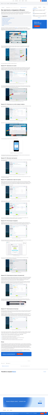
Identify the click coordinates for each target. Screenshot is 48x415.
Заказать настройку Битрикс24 (9, 354)
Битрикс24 (16, 27)
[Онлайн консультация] (45, 412)
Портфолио (4, 410)
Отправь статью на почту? (23, 7)
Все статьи (39, 17)
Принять (42, 413)
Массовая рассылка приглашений (6, 19)
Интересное (35, 7)
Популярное (39, 7)
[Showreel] (40, 0)
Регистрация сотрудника (5, 21)
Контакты (11, 410)
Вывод (3, 25)
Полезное (44, 7)
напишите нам (22, 401)
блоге (14, 371)
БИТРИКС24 (3, 7)
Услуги (8, 410)
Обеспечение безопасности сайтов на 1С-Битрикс (39, 13)
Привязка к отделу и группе (5, 20)
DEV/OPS (34, 12)
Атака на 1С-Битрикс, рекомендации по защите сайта (39, 10)
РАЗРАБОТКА (34, 9)
